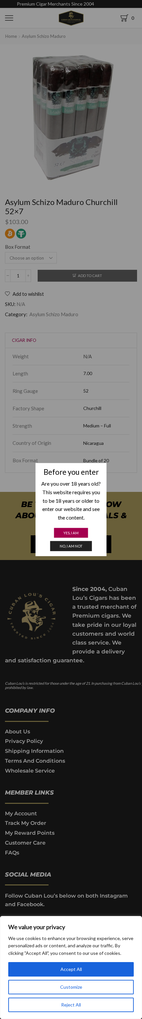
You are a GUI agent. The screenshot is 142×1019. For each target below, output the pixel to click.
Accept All (71, 969)
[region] (71, 967)
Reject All (71, 1004)
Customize (71, 987)
